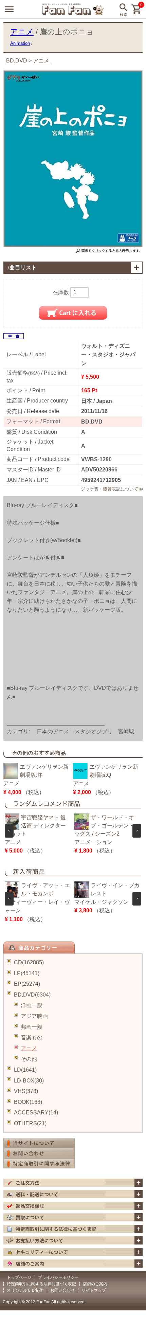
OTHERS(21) (30, 1123)
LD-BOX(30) (29, 1081)
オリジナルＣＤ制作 (25, 1290)
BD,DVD (16, 61)
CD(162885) (29, 962)
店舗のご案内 (95, 1284)
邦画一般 (31, 1027)
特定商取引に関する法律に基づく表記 (41, 1284)
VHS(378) (26, 1091)
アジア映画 (34, 1016)
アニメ (29, 1048)
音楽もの (31, 1037)
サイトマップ (93, 1290)
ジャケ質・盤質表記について (109, 488)
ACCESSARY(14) (36, 1112)
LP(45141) (26, 973)
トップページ (19, 1277)
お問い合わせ (62, 1290)
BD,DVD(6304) (32, 995)
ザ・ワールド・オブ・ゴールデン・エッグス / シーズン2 (107, 825)
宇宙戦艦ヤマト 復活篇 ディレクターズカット (35, 825)
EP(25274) (27, 984)
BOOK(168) (28, 1102)
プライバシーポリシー (58, 1277)
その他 (29, 1059)
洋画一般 (31, 1005)
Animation (20, 43)
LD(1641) (25, 1070)
